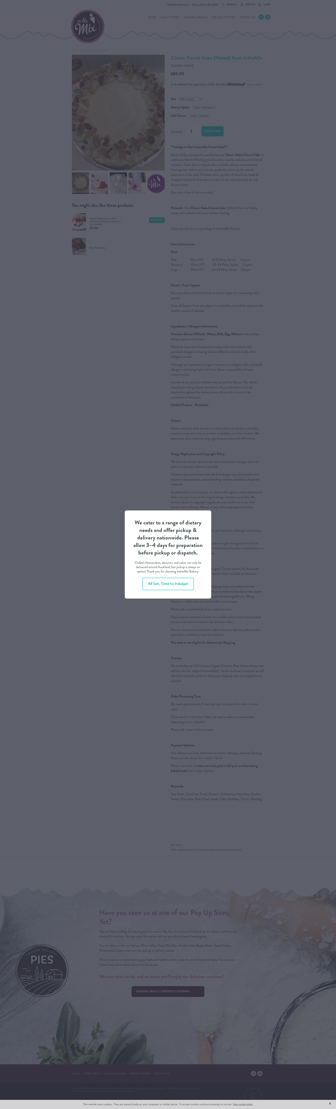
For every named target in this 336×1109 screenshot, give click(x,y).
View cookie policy (243, 1104)
